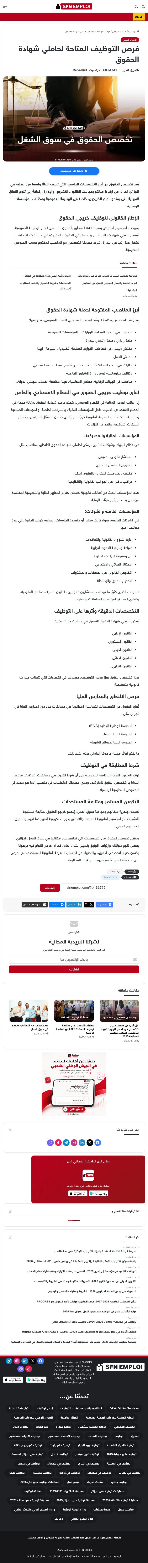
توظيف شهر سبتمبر (87, 1454)
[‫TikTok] (58, 1142)
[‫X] (90, 1142)
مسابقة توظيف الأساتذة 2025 (120, 1500)
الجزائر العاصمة (69, 1418)
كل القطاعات (115, 871)
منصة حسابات (101, 1510)
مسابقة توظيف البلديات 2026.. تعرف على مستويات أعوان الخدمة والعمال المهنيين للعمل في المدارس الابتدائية (107, 283)
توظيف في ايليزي (88, 1464)
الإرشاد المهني (119, 31)
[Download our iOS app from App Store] (13, 1380)
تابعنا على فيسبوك (72, 171)
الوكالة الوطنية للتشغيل (92, 1427)
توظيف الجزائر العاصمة (120, 1445)
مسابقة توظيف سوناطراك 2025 (29, 1500)
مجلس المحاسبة (110, 877)
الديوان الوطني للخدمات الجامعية (33, 1418)
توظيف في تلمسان (58, 1464)
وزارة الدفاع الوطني (82, 1519)
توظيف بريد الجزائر (88, 1445)
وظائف (59, 1519)
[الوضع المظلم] (136, 7)
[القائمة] (5, 7)
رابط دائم (50, 888)
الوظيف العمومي (124, 1427)
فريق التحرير (129, 70)
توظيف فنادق (59, 1454)
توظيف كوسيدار (42, 1473)
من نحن (107, 1556)
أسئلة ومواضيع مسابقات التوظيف (81, 1408)
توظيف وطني (119, 1482)
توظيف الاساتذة (97, 1436)
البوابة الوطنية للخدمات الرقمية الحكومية (110, 1418)
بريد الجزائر (42, 1427)
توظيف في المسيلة (118, 1464)
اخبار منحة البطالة (19, 1408)
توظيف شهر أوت (60, 1445)
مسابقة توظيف (33, 1491)
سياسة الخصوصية (91, 1556)
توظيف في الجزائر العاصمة (27, 1454)
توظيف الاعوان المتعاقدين (24, 1436)
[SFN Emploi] (74, 6)
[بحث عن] (143, 7)
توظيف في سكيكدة (99, 1473)
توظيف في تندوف (29, 1464)
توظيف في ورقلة (69, 1473)
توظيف (119, 1436)
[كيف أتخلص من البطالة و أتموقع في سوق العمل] (28, 1011)
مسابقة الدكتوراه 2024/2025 (67, 1491)
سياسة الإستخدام (71, 1556)
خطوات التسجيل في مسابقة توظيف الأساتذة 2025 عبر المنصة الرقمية (75, 1029)
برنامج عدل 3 (63, 1427)
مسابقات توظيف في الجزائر (107, 1491)
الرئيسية (132, 31)
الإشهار (30, 1556)
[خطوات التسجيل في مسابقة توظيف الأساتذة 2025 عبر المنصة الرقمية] (74, 1011)
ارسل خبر (40, 1556)
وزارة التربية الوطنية (74, 1510)
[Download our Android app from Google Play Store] (36, 1380)
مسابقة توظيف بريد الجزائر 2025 (75, 1500)
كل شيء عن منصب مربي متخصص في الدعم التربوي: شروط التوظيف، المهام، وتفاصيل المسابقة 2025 (119, 1031)
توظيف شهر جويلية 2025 (121, 1454)
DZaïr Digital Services (124, 1408)
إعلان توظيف (45, 1408)
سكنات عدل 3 (95, 1482)
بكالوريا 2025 (20, 1427)
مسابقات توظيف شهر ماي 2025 (39, 1482)
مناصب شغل (126, 1510)
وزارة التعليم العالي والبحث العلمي (34, 1510)
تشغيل (135, 1436)
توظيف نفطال (16, 1473)
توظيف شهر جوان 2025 (28, 1445)
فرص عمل (73, 1482)
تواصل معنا (54, 1556)
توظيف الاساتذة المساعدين (64, 1436)
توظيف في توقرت (129, 1473)
